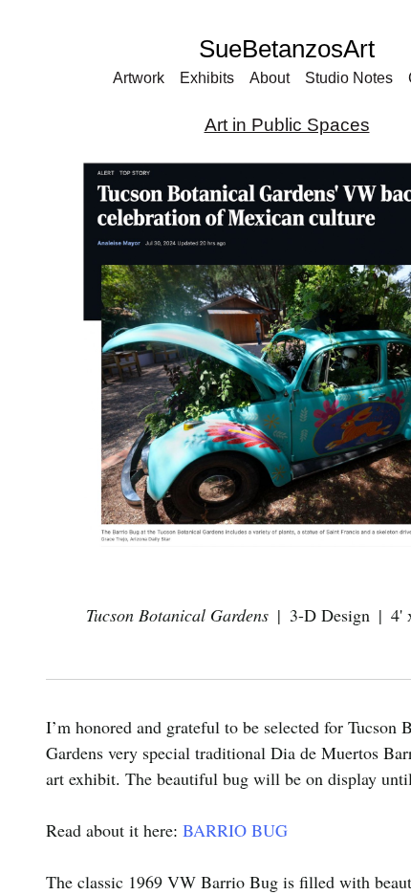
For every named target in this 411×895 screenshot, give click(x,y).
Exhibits (207, 78)
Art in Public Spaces (287, 125)
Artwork (131, 78)
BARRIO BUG (235, 830)
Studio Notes (355, 78)
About (273, 78)
